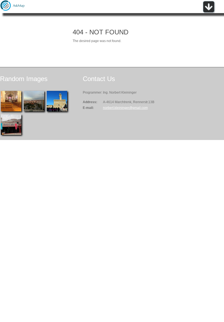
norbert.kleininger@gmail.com (125, 108)
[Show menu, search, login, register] (208, 12)
